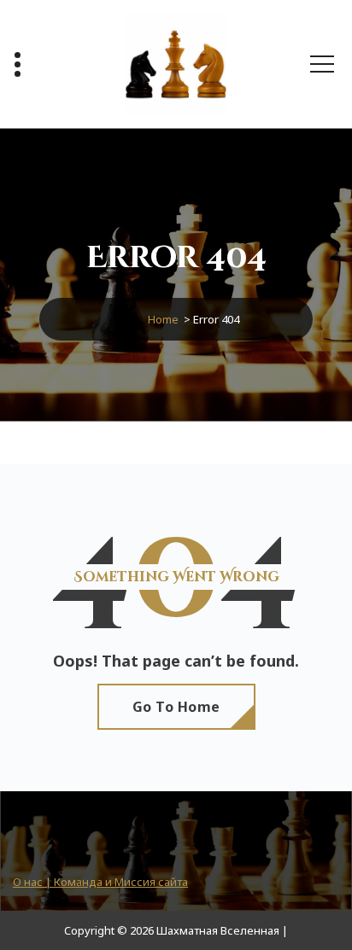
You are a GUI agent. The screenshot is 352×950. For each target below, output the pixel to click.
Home (163, 319)
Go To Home (176, 706)
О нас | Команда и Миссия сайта (100, 881)
